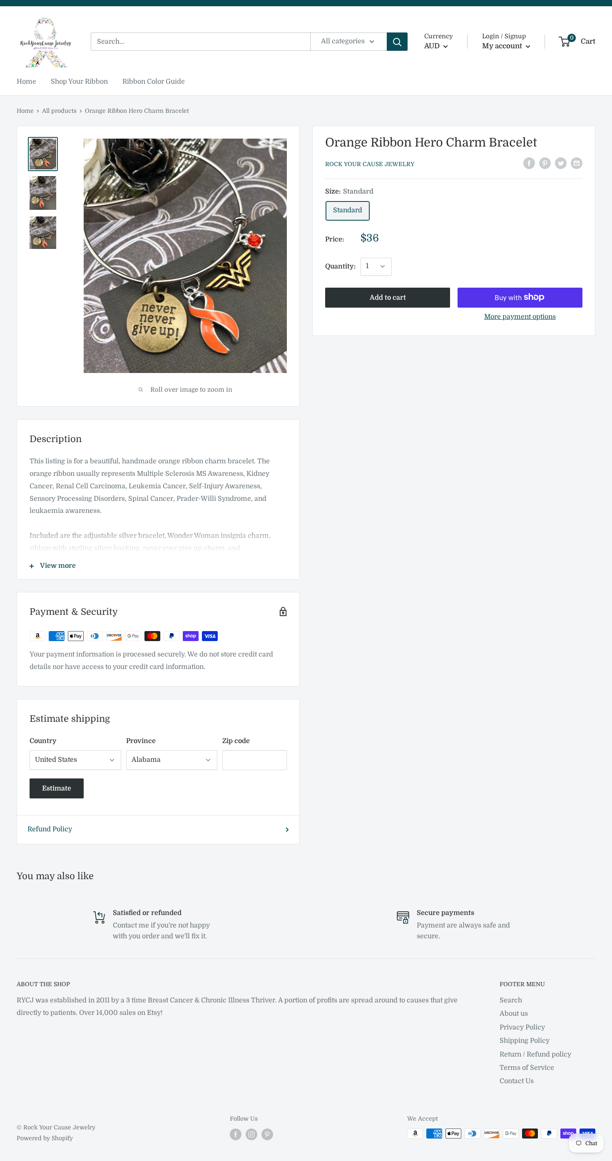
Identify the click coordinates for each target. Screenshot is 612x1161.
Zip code (236, 741)
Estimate (56, 788)
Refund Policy (49, 829)
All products (59, 110)
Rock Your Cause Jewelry (369, 164)
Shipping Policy (525, 1040)
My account (503, 46)
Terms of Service (527, 1068)
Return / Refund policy (535, 1054)
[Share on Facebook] (529, 163)
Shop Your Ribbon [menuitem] (79, 81)
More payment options (520, 316)
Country (43, 741)
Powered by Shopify (45, 1138)
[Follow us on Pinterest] (267, 1134)
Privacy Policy (522, 1027)
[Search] (397, 41)
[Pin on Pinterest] (545, 163)
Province (141, 741)
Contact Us (517, 1081)
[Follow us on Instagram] (251, 1134)
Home (25, 110)
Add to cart (388, 297)
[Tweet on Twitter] (561, 163)
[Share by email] (576, 163)
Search (511, 1000)
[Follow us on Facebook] (235, 1134)
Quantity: (340, 266)
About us (514, 1013)
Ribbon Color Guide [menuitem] (153, 81)
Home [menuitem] (26, 81)
